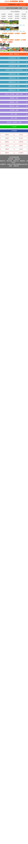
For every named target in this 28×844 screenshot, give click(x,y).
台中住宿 (21, 134)
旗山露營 (10, 16)
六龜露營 (3, 16)
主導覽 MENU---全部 (14, 4)
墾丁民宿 (21, 138)
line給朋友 (14, 126)
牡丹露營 (10, 18)
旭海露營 (3, 18)
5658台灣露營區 (14, 11)
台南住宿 (21, 149)
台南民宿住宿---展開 (14, 66)
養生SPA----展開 (14, 106)
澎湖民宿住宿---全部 (14, 86)
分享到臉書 (14, 130)
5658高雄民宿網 (14, 157)
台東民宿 (7, 145)
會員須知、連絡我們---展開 (14, 122)
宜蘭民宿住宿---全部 (14, 82)
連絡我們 (17, 159)
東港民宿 (7, 141)
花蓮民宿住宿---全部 (14, 78)
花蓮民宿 (21, 145)
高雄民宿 (7, 134)
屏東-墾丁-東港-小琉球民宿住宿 (14, 70)
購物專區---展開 (14, 102)
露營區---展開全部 (14, 54)
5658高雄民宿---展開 (14, 58)
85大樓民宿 (21, 152)
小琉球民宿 (21, 141)
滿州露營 (17, 18)
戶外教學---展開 (14, 110)
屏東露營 (10, 14)
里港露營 (17, 16)
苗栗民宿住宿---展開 (14, 90)
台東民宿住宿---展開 (14, 74)
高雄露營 (3, 14)
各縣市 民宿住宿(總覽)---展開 (14, 8)
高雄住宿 (7, 152)
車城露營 (24, 18)
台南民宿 (7, 138)
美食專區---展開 (14, 98)
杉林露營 (24, 14)
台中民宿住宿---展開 (14, 62)
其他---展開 (14, 118)
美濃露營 (17, 14)
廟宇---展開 (14, 114)
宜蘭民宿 (7, 149)
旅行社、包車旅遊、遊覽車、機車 (14, 94)
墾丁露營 (24, 16)
